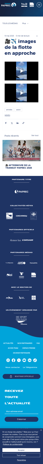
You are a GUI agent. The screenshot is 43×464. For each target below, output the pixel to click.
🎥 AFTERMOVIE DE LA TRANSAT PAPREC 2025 (18, 166)
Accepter (21, 450)
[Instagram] (8, 360)
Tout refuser (21, 455)
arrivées (9, 110)
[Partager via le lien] (23, 123)
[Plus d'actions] (36, 35)
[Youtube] (24, 360)
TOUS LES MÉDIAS (10, 23)
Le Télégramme (30, 367)
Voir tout (34, 135)
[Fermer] (40, 431)
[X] (19, 360)
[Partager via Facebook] (6, 123)
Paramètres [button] (21, 460)
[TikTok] (35, 360)
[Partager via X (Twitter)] (12, 123)
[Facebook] (13, 360)
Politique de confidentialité (13, 444)
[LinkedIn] (29, 360)
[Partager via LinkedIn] (17, 123)
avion (18, 110)
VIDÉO (7, 115)
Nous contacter (12, 367)
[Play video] (21, 71)
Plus (24, 23)
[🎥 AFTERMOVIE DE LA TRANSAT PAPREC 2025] (21, 150)
